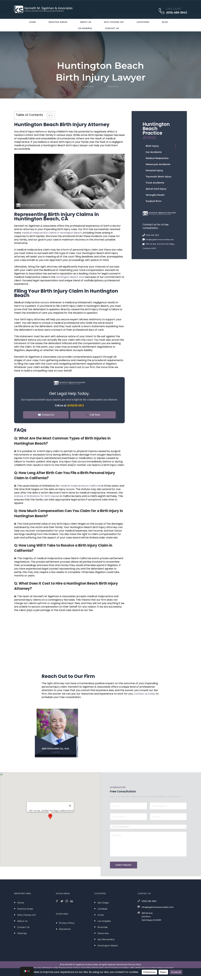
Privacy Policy (134, 964)
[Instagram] (66, 901)
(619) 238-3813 (152, 235)
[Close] (70, 806)
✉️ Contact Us (46, 414)
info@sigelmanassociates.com (160, 239)
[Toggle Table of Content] (48, 115)
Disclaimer (122, 964)
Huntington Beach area (70, 277)
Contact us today (144, 693)
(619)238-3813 (75, 405)
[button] (50, 816)
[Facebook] (57, 901)
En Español (85, 28)
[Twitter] (62, 901)
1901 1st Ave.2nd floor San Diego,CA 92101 (151, 916)
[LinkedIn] (71, 901)
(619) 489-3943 (176, 12)
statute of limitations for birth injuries (37, 496)
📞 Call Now (93, 414)
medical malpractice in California (80, 486)
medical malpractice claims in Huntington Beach (52, 232)
